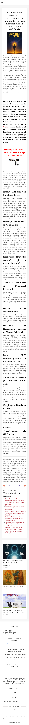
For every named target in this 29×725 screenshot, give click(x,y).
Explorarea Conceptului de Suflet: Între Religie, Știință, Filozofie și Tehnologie (13, 563)
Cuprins (18, 716)
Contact (6, 127)
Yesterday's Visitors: (10, 634)
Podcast (15, 716)
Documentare (10, 10)
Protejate (19, 10)
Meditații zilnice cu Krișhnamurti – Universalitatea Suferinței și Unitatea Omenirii (15, 524)
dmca (14, 710)
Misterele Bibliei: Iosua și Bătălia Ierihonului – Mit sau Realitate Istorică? (15, 513)
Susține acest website (14, 486)
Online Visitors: (8, 630)
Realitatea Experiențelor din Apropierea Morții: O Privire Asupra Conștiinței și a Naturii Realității (14, 530)
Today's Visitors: (8, 632)
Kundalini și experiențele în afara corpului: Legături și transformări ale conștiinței (15, 508)
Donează (23, 716)
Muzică (11, 716)
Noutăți (7, 716)
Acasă (4, 716)
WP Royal (18, 722)
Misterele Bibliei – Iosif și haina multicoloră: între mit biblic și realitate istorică (15, 518)
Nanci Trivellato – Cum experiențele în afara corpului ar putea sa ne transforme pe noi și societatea (14, 501)
